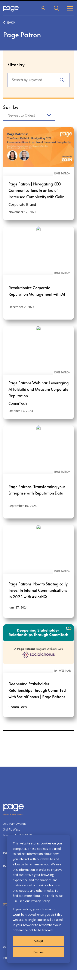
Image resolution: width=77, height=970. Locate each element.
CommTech (18, 403)
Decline (38, 952)
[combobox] (29, 115)
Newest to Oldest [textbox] (21, 115)
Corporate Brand (22, 204)
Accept (38, 941)
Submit (62, 80)
